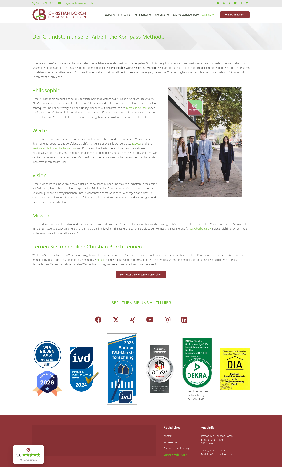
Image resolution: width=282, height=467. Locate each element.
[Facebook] (218, 3)
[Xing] (229, 3)
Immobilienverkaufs (137, 108)
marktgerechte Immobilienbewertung (54, 148)
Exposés (136, 143)
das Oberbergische (200, 228)
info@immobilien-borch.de (223, 454)
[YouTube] (235, 3)
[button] (217, 15)
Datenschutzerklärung (176, 448)
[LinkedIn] (247, 3)
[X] (224, 3)
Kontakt (101, 260)
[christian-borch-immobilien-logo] (59, 14)
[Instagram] (241, 3)
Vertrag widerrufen (175, 455)
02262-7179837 (215, 451)
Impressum (170, 442)
